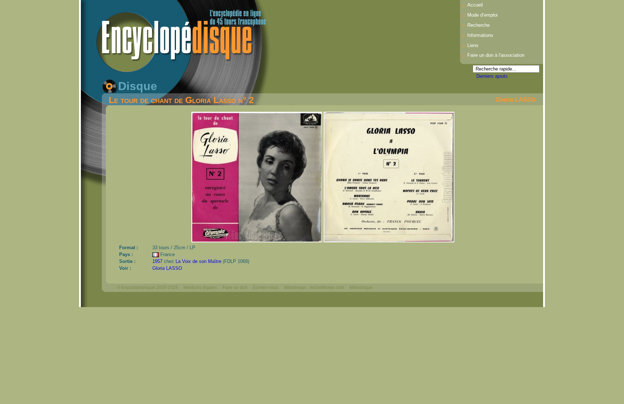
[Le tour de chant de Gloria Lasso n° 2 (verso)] (389, 240)
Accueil (475, 5)
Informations (480, 35)
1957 (157, 261)
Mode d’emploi (482, 15)
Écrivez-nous (265, 287)
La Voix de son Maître (198, 261)
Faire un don (234, 287)
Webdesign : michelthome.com (314, 287)
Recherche (478, 25)
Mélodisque (361, 287)
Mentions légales (200, 287)
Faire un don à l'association (495, 55)
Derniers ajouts (492, 76)
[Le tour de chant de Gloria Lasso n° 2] (257, 240)
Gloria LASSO (515, 99)
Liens (472, 45)
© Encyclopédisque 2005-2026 (147, 287)
